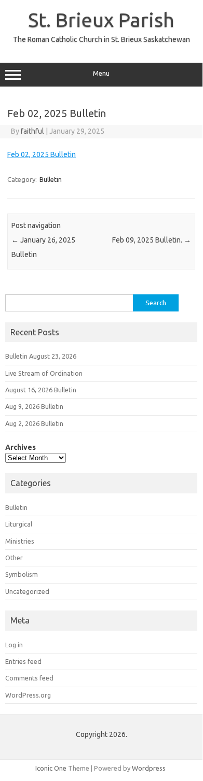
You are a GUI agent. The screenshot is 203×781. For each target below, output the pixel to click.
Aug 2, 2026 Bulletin (34, 423)
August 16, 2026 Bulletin (40, 389)
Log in (14, 644)
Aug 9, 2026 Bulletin (34, 406)
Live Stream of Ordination (44, 373)
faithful (32, 131)
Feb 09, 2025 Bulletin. (151, 240)
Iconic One (50, 768)
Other (14, 557)
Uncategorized (27, 591)
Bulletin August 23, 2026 (40, 356)
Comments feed (29, 677)
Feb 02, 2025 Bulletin (41, 154)
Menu (101, 73)
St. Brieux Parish (101, 20)
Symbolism (21, 574)
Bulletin (50, 179)
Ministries (19, 541)
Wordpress (149, 768)
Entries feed (23, 661)
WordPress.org (28, 695)
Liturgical (18, 524)
